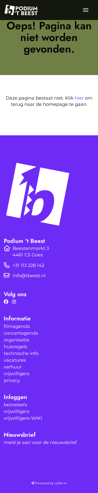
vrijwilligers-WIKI (23, 418)
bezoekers (15, 404)
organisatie (16, 340)
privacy (12, 380)
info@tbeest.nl (29, 275)
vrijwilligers (16, 373)
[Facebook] (7, 302)
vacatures (15, 360)
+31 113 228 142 (28, 265)
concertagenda (21, 333)
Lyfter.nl (60, 483)
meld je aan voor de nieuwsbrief (40, 442)
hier (79, 98)
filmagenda (17, 326)
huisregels (15, 346)
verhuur (13, 367)
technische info (21, 353)
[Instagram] (15, 302)
